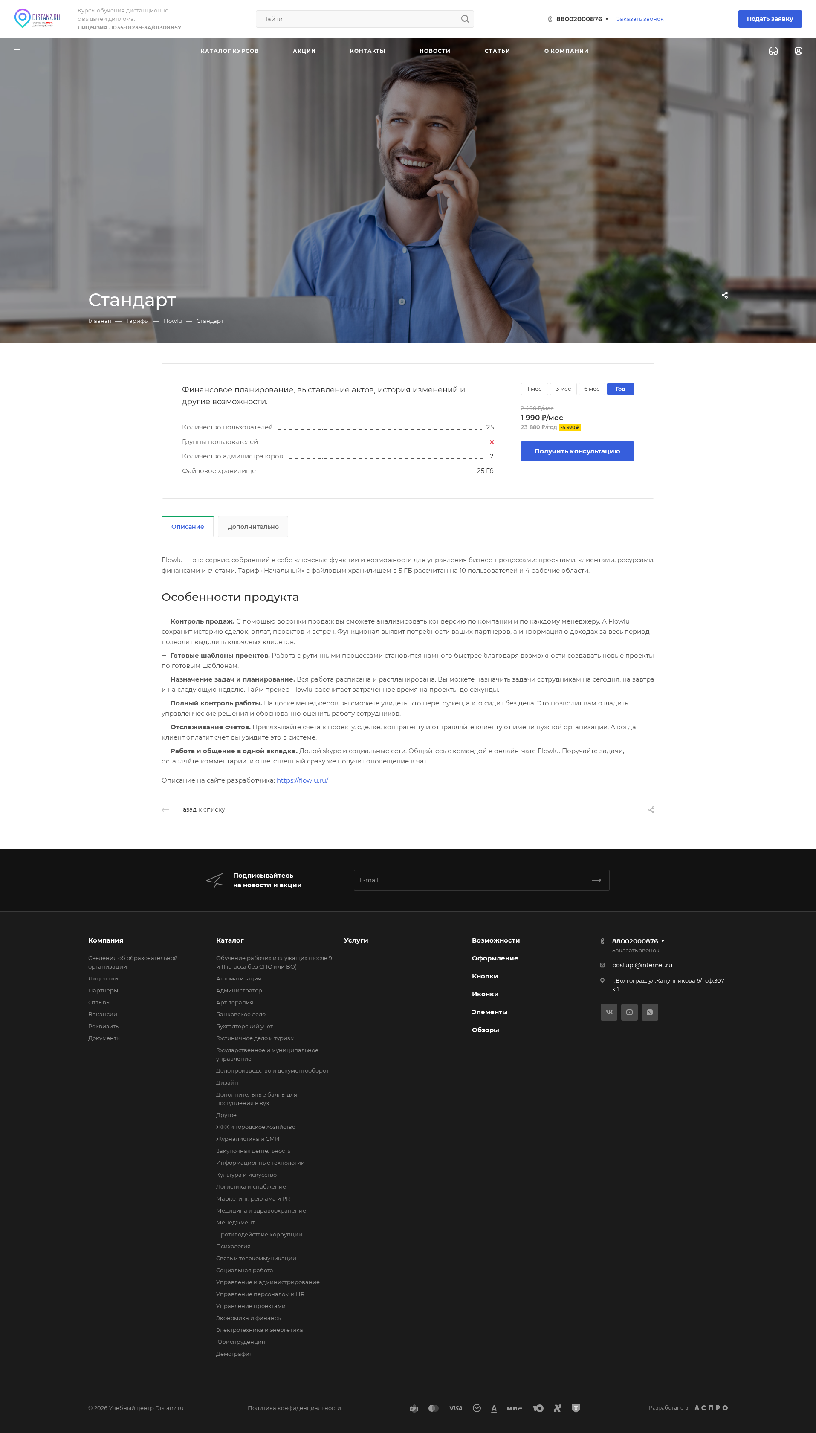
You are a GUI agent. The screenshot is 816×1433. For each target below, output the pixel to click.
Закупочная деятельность (253, 1150)
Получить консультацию (577, 451)
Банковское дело (241, 1014)
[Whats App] (650, 1012)
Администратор (239, 990)
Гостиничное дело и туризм (255, 1038)
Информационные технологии (260, 1162)
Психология (233, 1246)
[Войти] (798, 51)
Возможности (496, 940)
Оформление (495, 958)
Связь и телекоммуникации (256, 1258)
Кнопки (485, 976)
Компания (105, 940)
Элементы (490, 1012)
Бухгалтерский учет (244, 1026)
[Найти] (467, 19)
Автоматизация (238, 978)
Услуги (356, 940)
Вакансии (102, 1014)
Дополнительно (253, 527)
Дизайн (227, 1082)
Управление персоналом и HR (260, 1294)
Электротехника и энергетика (259, 1329)
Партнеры (103, 990)
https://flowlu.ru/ (302, 780)
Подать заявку (770, 19)
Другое (226, 1114)
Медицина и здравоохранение (261, 1210)
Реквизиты (104, 1026)
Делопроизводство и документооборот (272, 1070)
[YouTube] (629, 1012)
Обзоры (485, 1030)
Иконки (485, 994)
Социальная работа (244, 1270)
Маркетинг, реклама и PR (253, 1198)
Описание (187, 527)
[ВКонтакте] (609, 1012)
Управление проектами (251, 1305)
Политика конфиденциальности (294, 1407)
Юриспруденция (240, 1341)
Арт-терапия (234, 1002)
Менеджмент (235, 1222)
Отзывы (99, 1002)
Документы (104, 1038)
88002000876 (579, 19)
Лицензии (103, 978)
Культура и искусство (246, 1174)
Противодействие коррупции (259, 1234)
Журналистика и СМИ (248, 1138)
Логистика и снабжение (251, 1186)
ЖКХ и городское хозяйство (255, 1126)
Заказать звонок (640, 18)
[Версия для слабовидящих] (773, 51)
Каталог (230, 940)
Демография (234, 1353)
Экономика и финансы (249, 1317)
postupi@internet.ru (642, 965)
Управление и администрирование (268, 1282)
